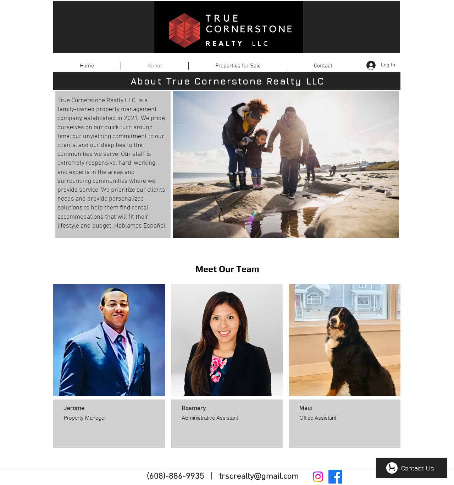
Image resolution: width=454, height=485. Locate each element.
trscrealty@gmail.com (259, 476)
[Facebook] (335, 477)
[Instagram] (318, 477)
